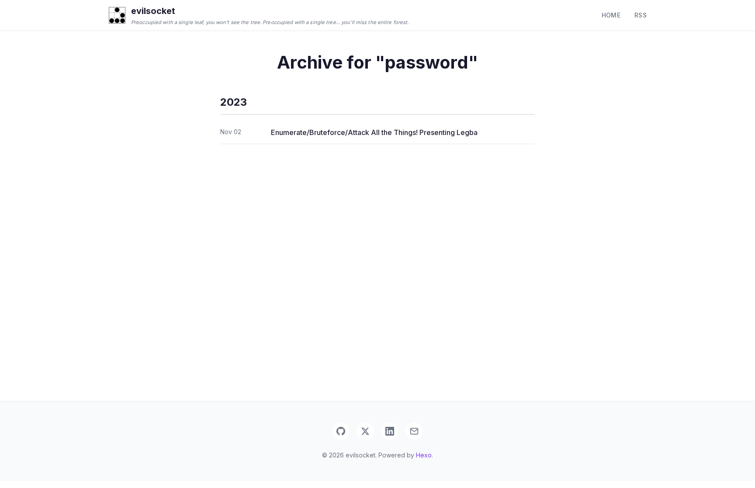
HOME (611, 15)
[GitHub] (341, 431)
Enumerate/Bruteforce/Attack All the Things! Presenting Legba (374, 132)
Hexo (424, 455)
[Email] (414, 431)
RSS (640, 15)
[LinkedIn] (389, 431)
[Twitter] (365, 431)
